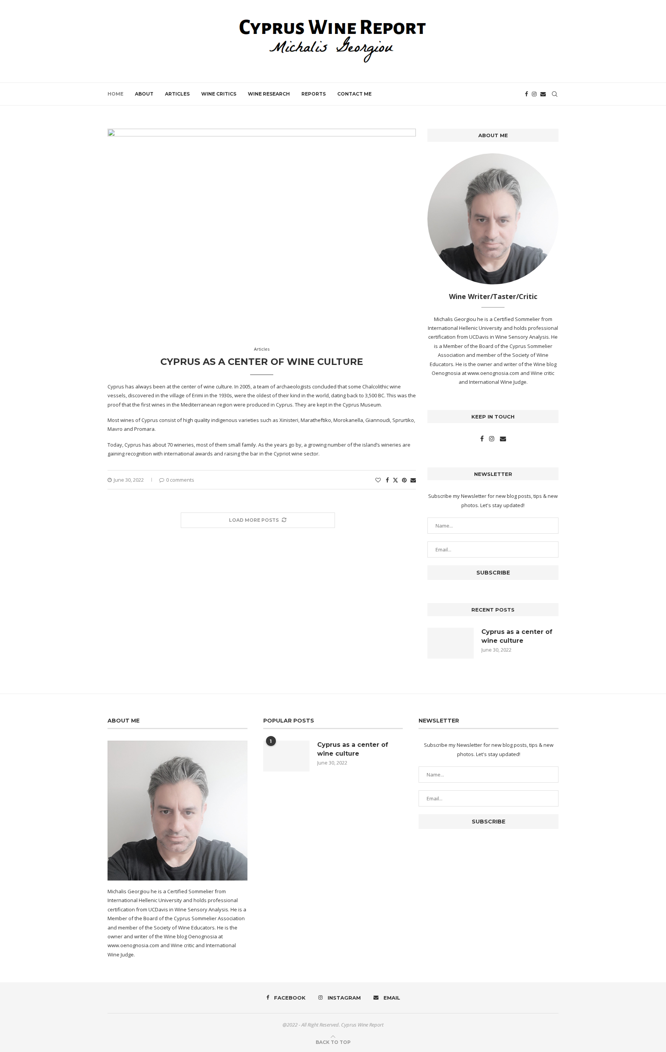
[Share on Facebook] (387, 480)
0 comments (180, 479)
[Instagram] (534, 94)
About (144, 94)
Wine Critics (218, 94)
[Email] (543, 94)
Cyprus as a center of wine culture (261, 361)
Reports (313, 94)
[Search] (554, 94)
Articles (177, 94)
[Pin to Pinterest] (404, 480)
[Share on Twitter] (395, 480)
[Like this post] (378, 480)
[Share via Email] (413, 480)
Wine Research (269, 94)
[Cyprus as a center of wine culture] (450, 643)
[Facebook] (526, 94)
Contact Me (354, 94)
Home (115, 94)
